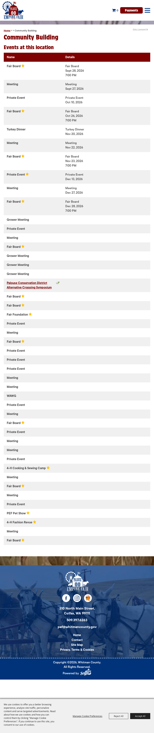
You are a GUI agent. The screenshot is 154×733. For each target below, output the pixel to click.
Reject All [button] (118, 716)
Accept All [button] (140, 716)
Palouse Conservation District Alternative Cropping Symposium (29, 285)
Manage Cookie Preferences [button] (87, 716)
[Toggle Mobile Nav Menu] (147, 10)
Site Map (77, 644)
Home (7, 31)
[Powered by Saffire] (85, 672)
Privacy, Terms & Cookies (77, 649)
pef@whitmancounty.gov (77, 627)
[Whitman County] (13, 10)
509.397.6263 (77, 620)
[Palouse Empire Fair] (77, 581)
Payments (131, 10)
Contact (77, 640)
